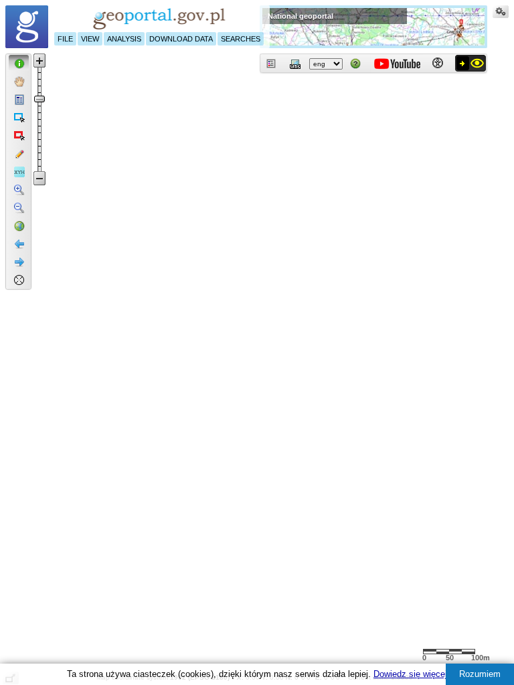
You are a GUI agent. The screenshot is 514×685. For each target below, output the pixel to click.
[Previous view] (18, 243)
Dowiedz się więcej (410, 674)
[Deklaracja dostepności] (437, 64)
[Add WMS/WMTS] (296, 64)
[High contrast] (470, 63)
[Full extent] (18, 225)
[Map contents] (271, 64)
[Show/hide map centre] (18, 279)
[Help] (356, 64)
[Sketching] (18, 152)
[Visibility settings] (501, 13)
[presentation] (10, 56)
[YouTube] (396, 62)
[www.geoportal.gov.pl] (26, 26)
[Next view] (18, 261)
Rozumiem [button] (480, 674)
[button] (18, 62)
